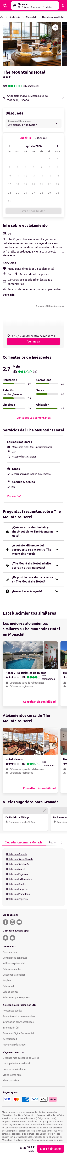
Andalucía (14, 17)
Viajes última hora (12, 1074)
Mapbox (42, 306)
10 (9, 175)
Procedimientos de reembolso (19, 1016)
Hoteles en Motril (15, 869)
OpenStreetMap (56, 306)
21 (41, 184)
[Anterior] (9, 146)
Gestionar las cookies (14, 974)
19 (25, 184)
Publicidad (8, 986)
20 (33, 184)
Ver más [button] (11, 496)
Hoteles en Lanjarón (16, 889)
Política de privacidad (14, 963)
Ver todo (9, 294)
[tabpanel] (33, 877)
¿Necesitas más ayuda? (27, 591)
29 (49, 192)
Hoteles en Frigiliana (17, 874)
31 (9, 201)
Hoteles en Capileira (17, 899)
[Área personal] (63, 5)
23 (57, 184)
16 (57, 175)
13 (33, 175)
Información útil (11, 1027)
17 (9, 184)
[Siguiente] (57, 146)
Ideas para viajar (11, 1080)
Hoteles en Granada (16, 854)
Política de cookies (13, 969)
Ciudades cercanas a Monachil (24, 842)
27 (33, 192)
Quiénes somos (11, 952)
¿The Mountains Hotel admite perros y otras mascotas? (31, 565)
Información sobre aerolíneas (18, 1022)
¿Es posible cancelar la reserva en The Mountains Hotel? (32, 579)
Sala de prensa (10, 991)
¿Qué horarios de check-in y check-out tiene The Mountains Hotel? (32, 531)
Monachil (31, 17)
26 (25, 192)
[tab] (24, 842)
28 (41, 192)
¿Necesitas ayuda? (12, 1010)
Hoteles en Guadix (16, 884)
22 (49, 184)
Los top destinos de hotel (16, 1063)
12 (25, 175)
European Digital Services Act (18, 1033)
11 (17, 175)
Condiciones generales (15, 957)
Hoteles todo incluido (14, 1069)
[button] (32, 44)
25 (17, 192)
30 (57, 192)
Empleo (7, 980)
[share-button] (55, 27)
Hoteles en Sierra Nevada (19, 859)
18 (17, 184)
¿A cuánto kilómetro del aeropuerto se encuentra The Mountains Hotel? (31, 549)
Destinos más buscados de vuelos (21, 1057)
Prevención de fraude (14, 1044)
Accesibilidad (10, 1039)
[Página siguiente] (61, 842)
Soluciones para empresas (17, 997)
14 (41, 175)
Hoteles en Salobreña (17, 864)
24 (9, 192)
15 (49, 175)
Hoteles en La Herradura (19, 879)
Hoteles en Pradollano (18, 894)
